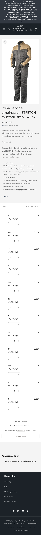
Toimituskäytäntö (21, 527)
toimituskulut (21, 430)
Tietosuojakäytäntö (31, 523)
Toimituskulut (5, 125)
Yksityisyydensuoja (10, 492)
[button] (4, 29)
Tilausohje (8, 482)
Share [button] (6, 196)
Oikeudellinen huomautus (21, 530)
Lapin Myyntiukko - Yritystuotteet (20, 521)
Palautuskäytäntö (10, 502)
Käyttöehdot (8, 497)
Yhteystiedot (31, 527)
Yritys (6, 487)
